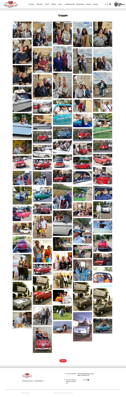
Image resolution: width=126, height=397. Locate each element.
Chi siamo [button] (31, 4)
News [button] (60, 4)
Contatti (95, 4)
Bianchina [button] (39, 4)
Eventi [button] (47, 4)
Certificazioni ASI (69, 4)
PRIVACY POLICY (25, 392)
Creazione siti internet (58, 392)
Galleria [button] (54, 4)
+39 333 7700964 (71, 373)
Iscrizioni (88, 4)
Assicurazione (80, 4)
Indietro (63, 360)
